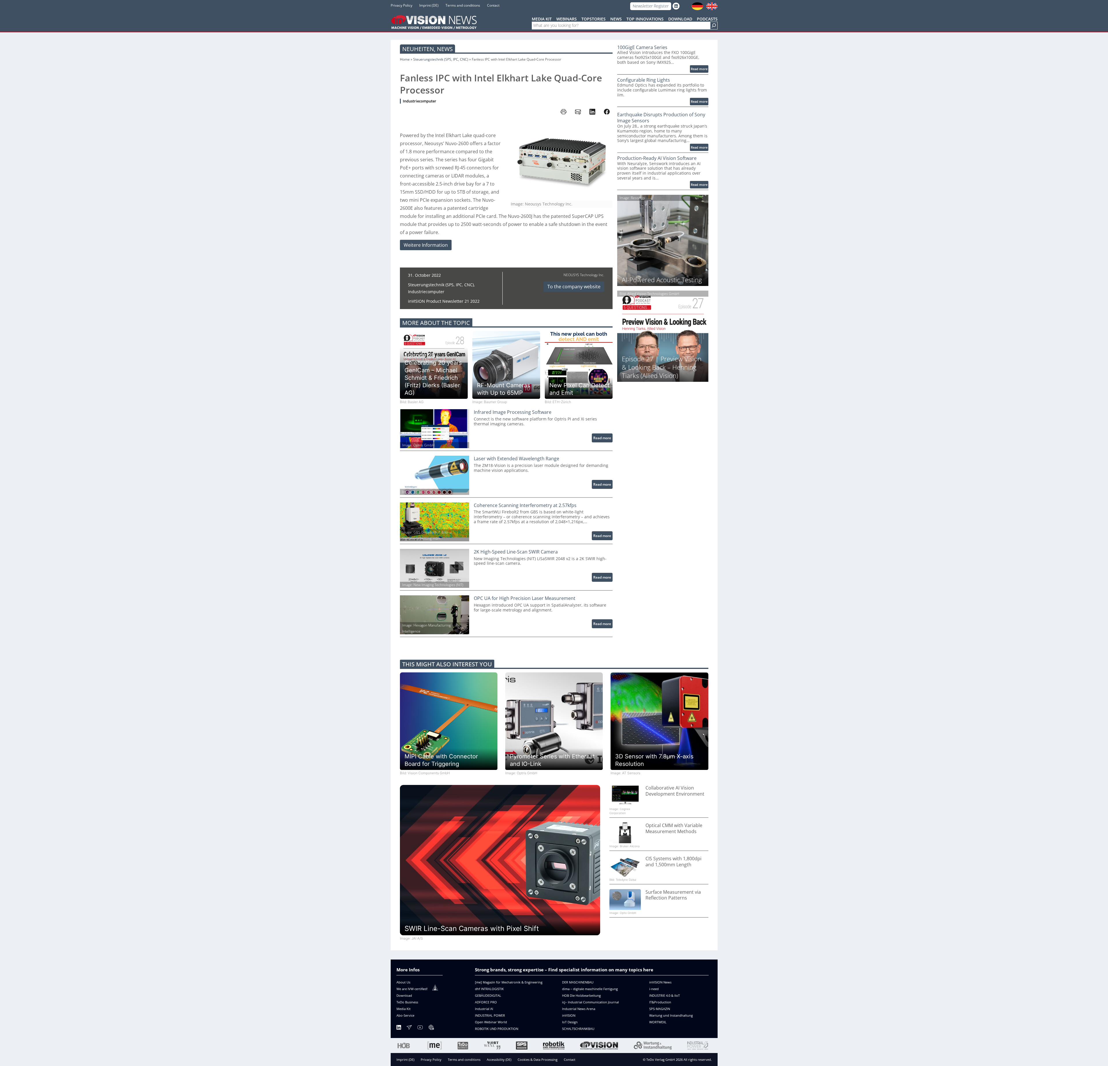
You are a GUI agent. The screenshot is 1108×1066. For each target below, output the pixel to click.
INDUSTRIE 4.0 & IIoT (664, 995)
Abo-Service (405, 1015)
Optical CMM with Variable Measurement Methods (673, 828)
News (445, 49)
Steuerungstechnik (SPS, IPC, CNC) (440, 59)
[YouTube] (420, 1028)
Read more (603, 438)
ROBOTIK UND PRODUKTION (496, 1028)
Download (404, 995)
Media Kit (403, 1009)
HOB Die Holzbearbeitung (581, 995)
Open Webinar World (491, 1022)
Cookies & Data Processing (537, 1059)
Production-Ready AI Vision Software (657, 158)
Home (405, 59)
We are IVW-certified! (412, 989)
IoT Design (570, 1022)
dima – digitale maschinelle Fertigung (590, 989)
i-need (654, 989)
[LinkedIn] (398, 1028)
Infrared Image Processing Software (512, 412)
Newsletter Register (651, 6)
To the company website (573, 286)
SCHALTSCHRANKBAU (578, 1028)
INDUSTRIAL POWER (490, 1015)
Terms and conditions (464, 1059)
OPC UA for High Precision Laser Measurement (524, 598)
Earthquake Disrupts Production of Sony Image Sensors (661, 118)
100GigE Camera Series (642, 47)
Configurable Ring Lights (643, 80)
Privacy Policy (431, 1059)
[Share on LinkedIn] (592, 112)
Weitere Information (426, 245)
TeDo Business (407, 1002)
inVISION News (660, 982)
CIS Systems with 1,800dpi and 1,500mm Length (673, 862)
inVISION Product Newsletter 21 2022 (444, 301)
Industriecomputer (419, 101)
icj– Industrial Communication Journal (590, 1002)
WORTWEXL (658, 1022)
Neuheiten (418, 49)
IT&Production (660, 1002)
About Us (403, 982)
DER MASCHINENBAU (578, 982)
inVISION (568, 1015)
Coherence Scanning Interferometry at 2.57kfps (525, 505)
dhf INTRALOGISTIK (489, 989)
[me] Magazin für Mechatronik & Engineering (508, 982)
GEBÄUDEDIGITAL (488, 995)
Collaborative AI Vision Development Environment (674, 791)
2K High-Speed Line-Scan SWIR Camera (516, 552)
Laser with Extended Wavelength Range (516, 459)
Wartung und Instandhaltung (671, 1015)
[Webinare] (431, 1028)
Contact (569, 1059)
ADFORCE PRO (486, 1002)
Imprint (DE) (405, 1059)
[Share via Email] (578, 112)
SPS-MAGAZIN (659, 1009)
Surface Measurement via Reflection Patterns (673, 895)
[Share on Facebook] (607, 112)
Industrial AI (484, 1009)
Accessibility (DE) (499, 1059)
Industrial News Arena (578, 1009)
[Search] (713, 25)
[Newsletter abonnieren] (409, 1028)
